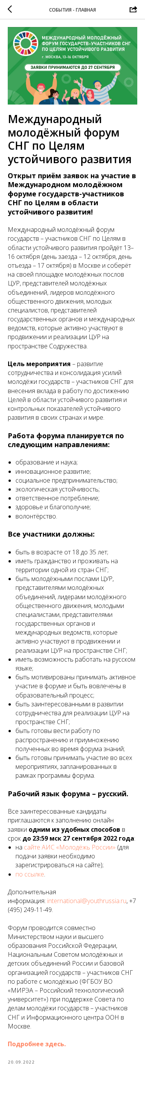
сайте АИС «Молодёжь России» (70, 847)
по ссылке (29, 874)
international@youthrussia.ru (86, 901)
